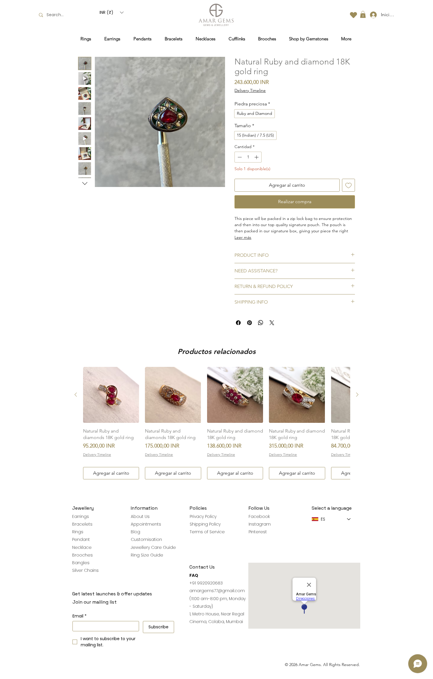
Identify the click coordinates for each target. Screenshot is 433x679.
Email (79, 616)
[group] (216, 423)
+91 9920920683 (206, 583)
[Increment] (257, 157)
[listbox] (111, 12)
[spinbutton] (248, 157)
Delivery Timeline (250, 90)
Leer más (242, 237)
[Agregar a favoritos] (348, 185)
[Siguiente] (357, 394)
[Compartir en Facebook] (238, 322)
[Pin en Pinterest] (249, 322)
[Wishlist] (353, 15)
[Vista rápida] (111, 395)
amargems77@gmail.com (217, 591)
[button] (111, 12)
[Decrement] (239, 157)
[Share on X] (271, 322)
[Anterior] (75, 394)
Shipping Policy (205, 524)
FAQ (193, 575)
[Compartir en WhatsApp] (260, 322)
